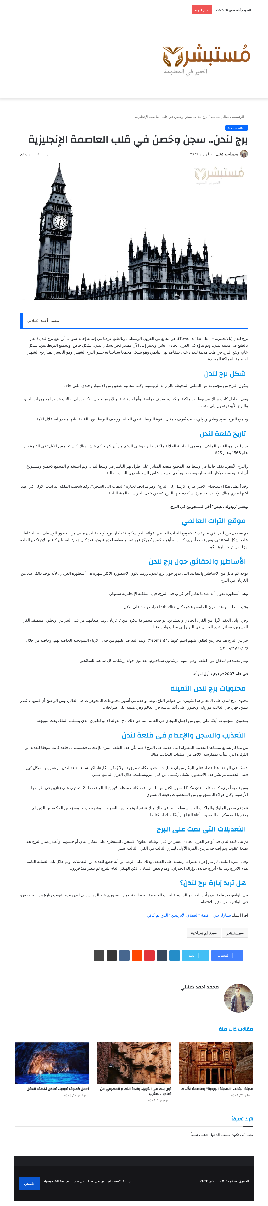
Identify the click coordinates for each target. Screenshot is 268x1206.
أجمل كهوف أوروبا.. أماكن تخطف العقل (57, 1088)
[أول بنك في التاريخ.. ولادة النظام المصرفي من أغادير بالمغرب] (134, 1063)
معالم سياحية (219, 117)
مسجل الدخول (220, 1135)
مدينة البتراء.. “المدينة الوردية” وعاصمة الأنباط (217, 1088)
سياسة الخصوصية (57, 1181)
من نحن (79, 1181)
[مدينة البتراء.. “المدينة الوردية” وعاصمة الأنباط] (216, 1063)
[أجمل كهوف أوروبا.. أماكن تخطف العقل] (52, 1063)
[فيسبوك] (216, 996)
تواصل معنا (96, 1181)
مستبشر (233, 932)
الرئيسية (238, 117)
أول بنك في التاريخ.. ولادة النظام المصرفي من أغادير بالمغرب (135, 1091)
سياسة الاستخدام (120, 1181)
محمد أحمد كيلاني (227, 154)
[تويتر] (209, 996)
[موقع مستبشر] (204, 59)
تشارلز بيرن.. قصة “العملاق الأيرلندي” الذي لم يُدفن (189, 915)
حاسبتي (29, 1183)
